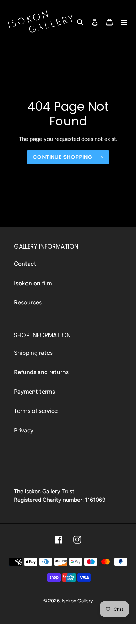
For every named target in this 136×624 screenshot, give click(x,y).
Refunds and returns (41, 371)
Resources (28, 302)
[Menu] (124, 22)
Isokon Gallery (77, 601)
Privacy (23, 430)
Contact (25, 263)
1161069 (95, 499)
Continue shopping (62, 156)
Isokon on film (33, 283)
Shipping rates (33, 352)
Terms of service (36, 410)
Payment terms (34, 391)
